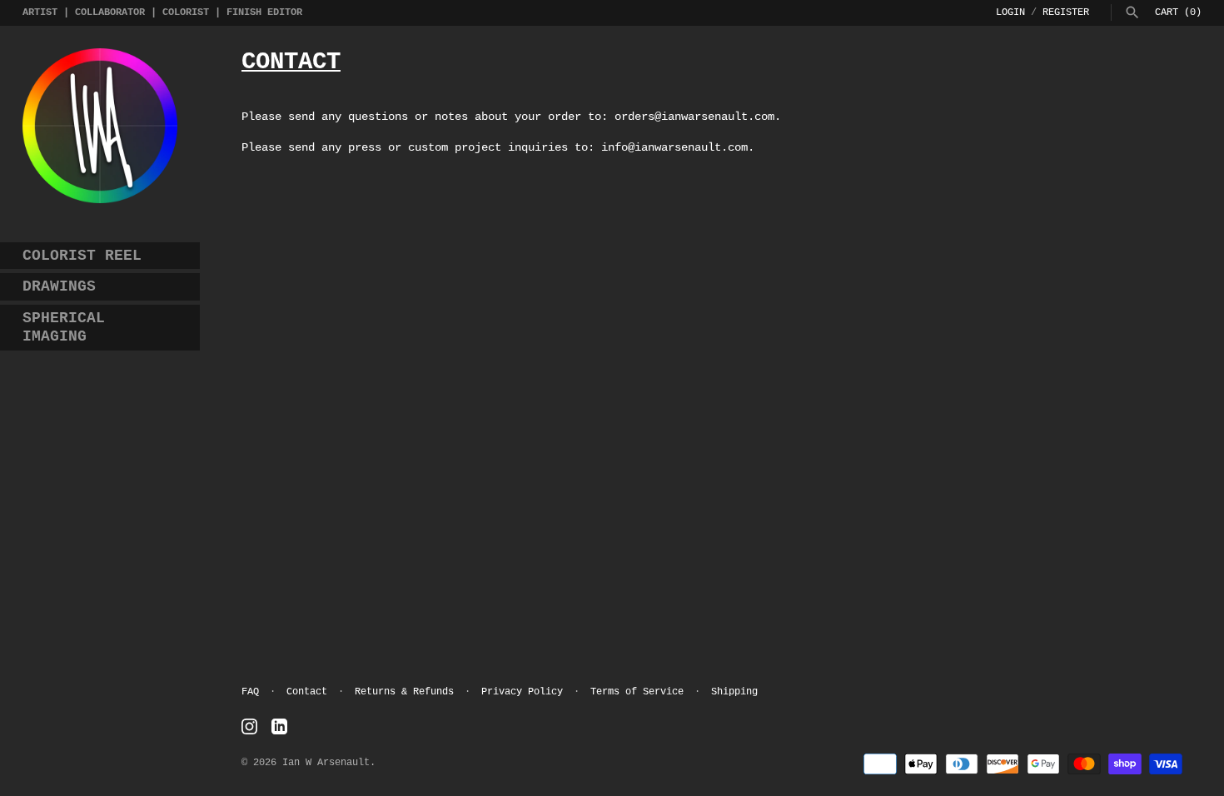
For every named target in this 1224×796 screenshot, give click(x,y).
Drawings (59, 286)
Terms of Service (637, 692)
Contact (306, 692)
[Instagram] (249, 726)
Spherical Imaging (63, 327)
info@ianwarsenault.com (674, 147)
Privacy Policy (522, 692)
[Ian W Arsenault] (100, 125)
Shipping (734, 692)
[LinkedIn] (279, 726)
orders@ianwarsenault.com (694, 116)
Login (1010, 12)
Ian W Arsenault (326, 763)
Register (1065, 12)
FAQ (250, 692)
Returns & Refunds (404, 692)
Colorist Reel (82, 255)
